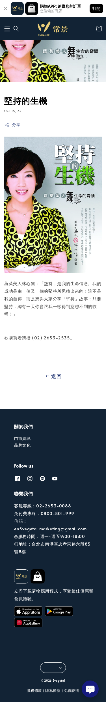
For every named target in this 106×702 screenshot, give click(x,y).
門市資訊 (22, 438)
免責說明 (71, 690)
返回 (56, 376)
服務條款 (34, 690)
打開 (96, 8)
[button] (7, 28)
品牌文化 (22, 445)
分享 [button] (16, 124)
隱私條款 (53, 690)
